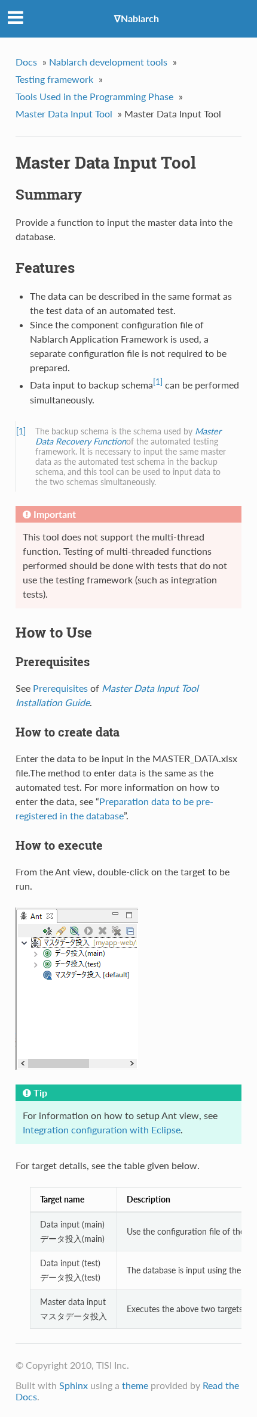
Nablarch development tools (108, 61)
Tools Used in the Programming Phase (94, 96)
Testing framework (54, 79)
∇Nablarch (136, 18)
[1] (158, 382)
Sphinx (73, 1385)
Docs (26, 61)
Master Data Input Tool (64, 113)
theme (135, 1385)
